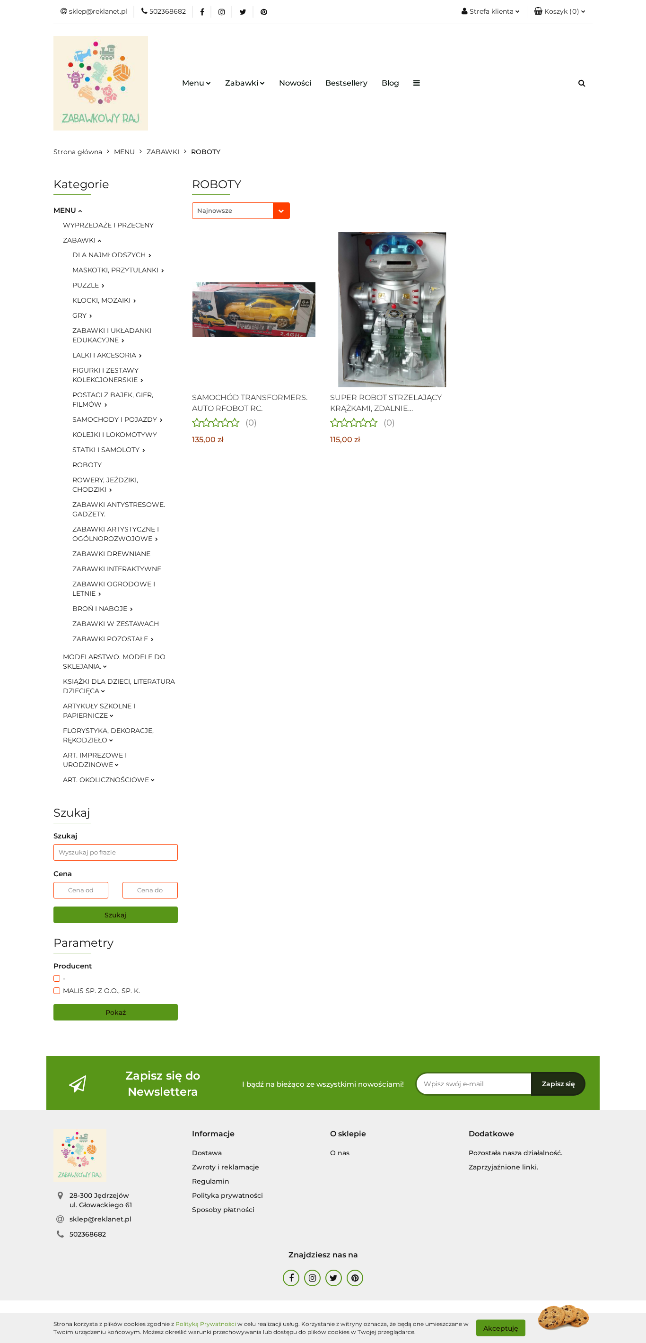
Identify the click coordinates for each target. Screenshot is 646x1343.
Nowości (295, 82)
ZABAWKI (80, 240)
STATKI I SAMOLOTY (106, 449)
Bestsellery (346, 82)
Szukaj (115, 915)
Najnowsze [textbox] (214, 210)
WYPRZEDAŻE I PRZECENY (108, 225)
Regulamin (210, 1181)
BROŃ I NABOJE (100, 608)
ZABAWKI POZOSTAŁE (111, 639)
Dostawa (207, 1153)
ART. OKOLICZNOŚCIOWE (107, 780)
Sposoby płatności (223, 1209)
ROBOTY (87, 465)
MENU (65, 210)
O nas (339, 1153)
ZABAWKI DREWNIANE (111, 553)
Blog (390, 82)
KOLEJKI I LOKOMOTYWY (114, 434)
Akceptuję (500, 1328)
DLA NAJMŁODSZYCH (110, 255)
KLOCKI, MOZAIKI (102, 300)
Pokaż (115, 1012)
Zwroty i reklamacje (225, 1167)
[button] (560, 12)
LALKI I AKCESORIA (105, 355)
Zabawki (242, 82)
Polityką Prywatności (205, 1323)
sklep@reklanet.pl (100, 1219)
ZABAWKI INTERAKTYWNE (116, 569)
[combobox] (241, 210)
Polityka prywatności (227, 1195)
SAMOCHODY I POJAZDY (115, 419)
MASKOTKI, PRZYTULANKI (116, 270)
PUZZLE (86, 285)
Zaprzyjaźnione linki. (503, 1167)
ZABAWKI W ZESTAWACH (115, 623)
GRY (80, 315)
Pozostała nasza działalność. (515, 1153)
